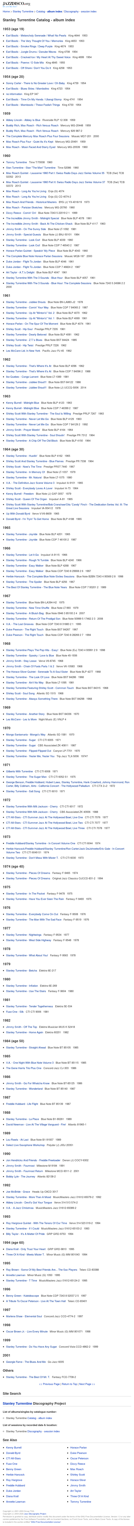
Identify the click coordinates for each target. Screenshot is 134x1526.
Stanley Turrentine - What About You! (27, 955)
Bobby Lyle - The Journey (20, 1176)
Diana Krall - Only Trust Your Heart (26, 1249)
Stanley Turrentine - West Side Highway (28, 940)
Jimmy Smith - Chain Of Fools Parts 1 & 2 (30, 666)
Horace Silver (78, 1480)
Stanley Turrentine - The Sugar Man (26, 776)
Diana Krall (12, 1496)
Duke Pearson (78, 1453)
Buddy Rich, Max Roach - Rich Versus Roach (32, 125)
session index (89, 11)
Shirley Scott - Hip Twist (19, 345)
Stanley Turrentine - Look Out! (23, 240)
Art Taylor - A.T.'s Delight (20, 272)
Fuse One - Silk (15, 1011)
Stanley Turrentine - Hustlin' (21, 455)
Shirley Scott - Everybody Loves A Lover (29, 488)
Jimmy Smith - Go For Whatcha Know (28, 1083)
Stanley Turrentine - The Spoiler (24, 581)
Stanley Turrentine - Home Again (24, 1032)
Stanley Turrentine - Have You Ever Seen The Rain (35, 899)
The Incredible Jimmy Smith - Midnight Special (32, 218)
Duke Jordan (13, 1490)
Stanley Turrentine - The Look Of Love (27, 677)
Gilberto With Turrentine (19, 771)
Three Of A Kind (79, 1496)
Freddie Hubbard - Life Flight (22, 1104)
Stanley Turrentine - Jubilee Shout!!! (26, 382)
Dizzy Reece (77, 1463)
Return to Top (69, 1384)
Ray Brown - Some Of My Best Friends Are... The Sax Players (41, 1269)
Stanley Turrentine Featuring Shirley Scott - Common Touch (40, 688)
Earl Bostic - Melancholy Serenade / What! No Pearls (36, 35)
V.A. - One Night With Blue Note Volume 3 (30, 1062)
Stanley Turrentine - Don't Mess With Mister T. (32, 857)
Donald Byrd (13, 1453)
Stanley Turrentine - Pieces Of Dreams (28, 873)
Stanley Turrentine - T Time (21, 1280)
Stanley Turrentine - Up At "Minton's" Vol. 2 (30, 313)
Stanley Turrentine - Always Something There (32, 698)
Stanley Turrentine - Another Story (25, 714)
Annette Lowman (15, 1275)
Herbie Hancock (15, 1474)
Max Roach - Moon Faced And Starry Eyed (30, 147)
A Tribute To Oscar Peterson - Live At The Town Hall (36, 1301)
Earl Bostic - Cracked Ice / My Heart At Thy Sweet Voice (38, 57)
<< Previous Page (49, 1384)
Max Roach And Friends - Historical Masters (31, 202)
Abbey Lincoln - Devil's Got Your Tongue (29, 1202)
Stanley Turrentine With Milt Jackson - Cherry (32, 806)
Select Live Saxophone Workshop (25, 1145)
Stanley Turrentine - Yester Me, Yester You (30, 756)
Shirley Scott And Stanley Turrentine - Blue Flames (35, 461)
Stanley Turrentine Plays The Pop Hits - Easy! (32, 650)
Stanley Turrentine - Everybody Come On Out (32, 914)
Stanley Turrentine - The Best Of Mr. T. (28, 1377)
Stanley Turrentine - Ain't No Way (25, 682)
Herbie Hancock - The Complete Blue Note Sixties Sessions (40, 576)
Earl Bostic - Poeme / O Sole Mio (25, 62)
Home (6, 11)
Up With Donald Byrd (18, 513)
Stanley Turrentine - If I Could (22, 1228)
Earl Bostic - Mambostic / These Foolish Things (33, 104)
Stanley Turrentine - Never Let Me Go (27, 419)
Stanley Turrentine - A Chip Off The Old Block (32, 440)
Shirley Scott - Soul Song (20, 693)
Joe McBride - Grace (18, 1191)
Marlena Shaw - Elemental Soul (24, 1316)
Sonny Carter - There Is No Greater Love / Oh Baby (35, 83)
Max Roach (77, 1469)
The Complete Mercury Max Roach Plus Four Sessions (37, 136)
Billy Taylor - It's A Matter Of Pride (25, 1234)
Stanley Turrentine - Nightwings (24, 934)
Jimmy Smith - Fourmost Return (24, 1171)
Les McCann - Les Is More (21, 719)
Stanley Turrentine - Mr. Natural (24, 477)
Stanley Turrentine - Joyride (21, 534)
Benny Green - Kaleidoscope (22, 1295)
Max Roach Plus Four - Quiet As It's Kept (29, 141)
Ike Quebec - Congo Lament (22, 376)
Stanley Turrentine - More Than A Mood (28, 1197)
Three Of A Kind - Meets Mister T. (25, 1254)
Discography (71, 11)
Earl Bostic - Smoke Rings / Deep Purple (29, 46)
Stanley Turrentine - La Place (22, 1119)
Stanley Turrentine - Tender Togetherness (29, 1006)
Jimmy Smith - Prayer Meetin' (23, 429)
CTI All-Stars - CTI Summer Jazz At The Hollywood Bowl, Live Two (44, 822)
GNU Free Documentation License (45, 1521)
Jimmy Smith (77, 1485)
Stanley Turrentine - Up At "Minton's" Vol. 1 (30, 318)
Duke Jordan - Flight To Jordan (23, 261)
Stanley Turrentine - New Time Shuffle (27, 607)
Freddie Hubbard (15, 1485)
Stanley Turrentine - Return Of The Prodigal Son (33, 618)
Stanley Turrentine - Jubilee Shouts (26, 302)
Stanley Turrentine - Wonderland (24, 1088)
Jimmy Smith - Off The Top (21, 1027)
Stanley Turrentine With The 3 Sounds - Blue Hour (34, 277)
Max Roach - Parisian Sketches (24, 207)
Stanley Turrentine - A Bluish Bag (25, 613)
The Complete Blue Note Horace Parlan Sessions (34, 256)
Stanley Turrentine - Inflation (22, 985)
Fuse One (11, 1463)
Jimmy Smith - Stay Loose (21, 661)
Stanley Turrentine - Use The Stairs (26, 991)
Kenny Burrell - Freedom (20, 493)
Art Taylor (75, 1490)
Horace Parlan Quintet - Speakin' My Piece (30, 250)
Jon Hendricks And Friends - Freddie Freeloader (33, 1160)
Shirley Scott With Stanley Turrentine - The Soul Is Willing (38, 413)
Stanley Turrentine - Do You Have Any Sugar (31, 1346)
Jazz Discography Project (35, 1513)
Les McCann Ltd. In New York (23, 350)
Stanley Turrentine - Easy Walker (24, 565)
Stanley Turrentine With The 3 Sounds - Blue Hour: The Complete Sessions (48, 283)
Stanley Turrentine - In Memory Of (25, 472)
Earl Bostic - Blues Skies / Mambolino (27, 88)
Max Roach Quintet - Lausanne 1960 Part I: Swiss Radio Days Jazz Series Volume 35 (55, 173)
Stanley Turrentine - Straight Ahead (26, 1047)
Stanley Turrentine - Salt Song (23, 791)
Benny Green (13, 1469)
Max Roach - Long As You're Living (26, 191)
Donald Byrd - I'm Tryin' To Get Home (27, 519)
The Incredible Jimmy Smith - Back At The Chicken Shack (39, 223)
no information (14, 94)
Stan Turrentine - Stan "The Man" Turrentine (30, 167)
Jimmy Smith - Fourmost (20, 1165)
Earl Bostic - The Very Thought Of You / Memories (34, 41)
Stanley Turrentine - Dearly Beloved (26, 334)
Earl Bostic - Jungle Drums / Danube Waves (31, 51)
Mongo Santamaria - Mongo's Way (26, 734)
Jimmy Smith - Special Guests (23, 234)
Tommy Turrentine (16, 162)
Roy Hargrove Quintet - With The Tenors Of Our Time (36, 1223)
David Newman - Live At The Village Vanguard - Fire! (36, 1124)
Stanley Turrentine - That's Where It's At (28, 366)
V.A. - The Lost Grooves (20, 624)
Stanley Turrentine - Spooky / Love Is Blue (30, 655)
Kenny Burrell (13, 1447)
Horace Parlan (78, 1447)
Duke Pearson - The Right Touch (24, 629)
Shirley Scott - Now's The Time (24, 466)
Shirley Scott (77, 1474)
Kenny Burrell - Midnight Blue (22, 402)
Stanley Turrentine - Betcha (21, 970)
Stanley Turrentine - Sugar (21, 740)
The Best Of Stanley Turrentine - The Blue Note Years (36, 587)
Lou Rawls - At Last (17, 1139)
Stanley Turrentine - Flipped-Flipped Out (28, 750)
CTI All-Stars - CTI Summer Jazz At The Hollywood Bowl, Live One (44, 817)
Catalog (40, 11)
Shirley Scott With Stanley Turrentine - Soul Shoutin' (35, 435)
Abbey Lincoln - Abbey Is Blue (23, 120)
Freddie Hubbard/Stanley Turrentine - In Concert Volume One (40, 843)
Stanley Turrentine (23, 11)
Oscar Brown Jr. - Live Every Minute (27, 1331)
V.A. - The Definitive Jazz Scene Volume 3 (30, 483)
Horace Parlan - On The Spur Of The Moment (32, 323)
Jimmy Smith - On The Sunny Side (26, 229)
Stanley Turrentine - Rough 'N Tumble (27, 560)
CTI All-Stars (13, 1458)
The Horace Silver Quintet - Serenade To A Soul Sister (37, 671)
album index (54, 11)
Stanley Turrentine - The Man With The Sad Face (33, 919)
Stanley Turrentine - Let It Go (22, 554)
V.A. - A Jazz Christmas (20, 1208)
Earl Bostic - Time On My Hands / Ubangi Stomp (34, 99)
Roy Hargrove (14, 1480)
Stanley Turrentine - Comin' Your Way (27, 307)
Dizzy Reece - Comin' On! (21, 213)
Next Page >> (87, 1384)
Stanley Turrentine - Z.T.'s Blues (24, 340)
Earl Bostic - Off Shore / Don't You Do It (28, 68)
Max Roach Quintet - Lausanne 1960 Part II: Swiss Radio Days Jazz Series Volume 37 (55, 182)
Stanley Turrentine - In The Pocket (25, 893)
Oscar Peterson (79, 1458)
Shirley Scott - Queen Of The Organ (26, 499)
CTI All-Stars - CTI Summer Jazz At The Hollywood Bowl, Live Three (45, 828)
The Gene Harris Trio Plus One (23, 1068)
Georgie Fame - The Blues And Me (26, 1362)
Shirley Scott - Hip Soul (19, 329)
